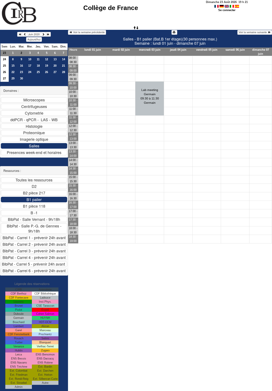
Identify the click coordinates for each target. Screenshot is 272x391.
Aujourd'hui (34, 39)
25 (4, 65)
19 (46, 65)
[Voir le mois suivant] (43, 34)
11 (38, 59)
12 (46, 59)
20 (55, 65)
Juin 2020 (34, 34)
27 (55, 72)
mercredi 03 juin (149, 49)
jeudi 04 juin (178, 49)
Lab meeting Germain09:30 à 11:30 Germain (149, 96)
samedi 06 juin (235, 49)
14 (63, 59)
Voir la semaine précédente (88, 32)
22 (12, 72)
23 (4, 53)
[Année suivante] (48, 34)
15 (12, 65)
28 (63, 72)
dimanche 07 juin (260, 51)
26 (4, 72)
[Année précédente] (19, 34)
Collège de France (110, 7)
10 (29, 59)
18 (38, 65)
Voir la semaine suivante (253, 32)
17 (29, 65)
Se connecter (226, 10)
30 (21, 78)
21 (63, 65)
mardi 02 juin (121, 49)
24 (4, 59)
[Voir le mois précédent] (24, 34)
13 (55, 59)
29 (12, 78)
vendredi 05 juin (206, 49)
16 (21, 65)
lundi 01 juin (92, 49)
